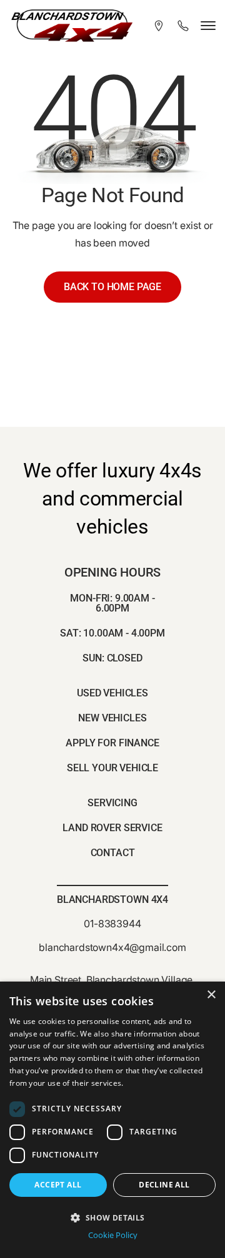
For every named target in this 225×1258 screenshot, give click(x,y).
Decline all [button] (164, 1184)
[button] (112, 1216)
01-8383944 (112, 923)
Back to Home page (112, 287)
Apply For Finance (112, 743)
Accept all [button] (57, 1184)
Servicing (113, 803)
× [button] (211, 995)
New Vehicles (112, 718)
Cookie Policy (113, 1235)
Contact (113, 853)
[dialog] (112, 1120)
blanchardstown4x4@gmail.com (112, 947)
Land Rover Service (112, 828)
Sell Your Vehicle (112, 768)
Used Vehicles (112, 693)
